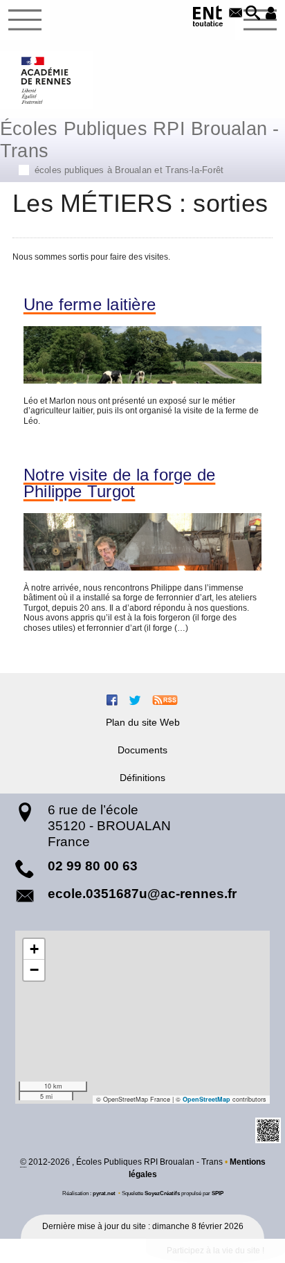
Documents (142, 749)
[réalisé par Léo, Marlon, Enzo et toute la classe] (142, 355)
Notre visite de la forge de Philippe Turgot (120, 483)
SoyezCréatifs (162, 1193)
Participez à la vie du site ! (215, 1250)
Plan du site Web (143, 722)
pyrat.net (104, 1193)
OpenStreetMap (206, 1099)
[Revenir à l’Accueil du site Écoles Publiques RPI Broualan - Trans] (46, 80)
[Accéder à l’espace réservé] (270, 14)
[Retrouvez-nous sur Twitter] (135, 700)
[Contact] (235, 14)
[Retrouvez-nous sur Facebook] (112, 700)
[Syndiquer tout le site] (164, 700)
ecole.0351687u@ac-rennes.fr (142, 893)
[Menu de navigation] (25, 20)
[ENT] (208, 18)
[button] (252, 14)
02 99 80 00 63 (93, 866)
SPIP (217, 1193)
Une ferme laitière (90, 304)
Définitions (142, 777)
